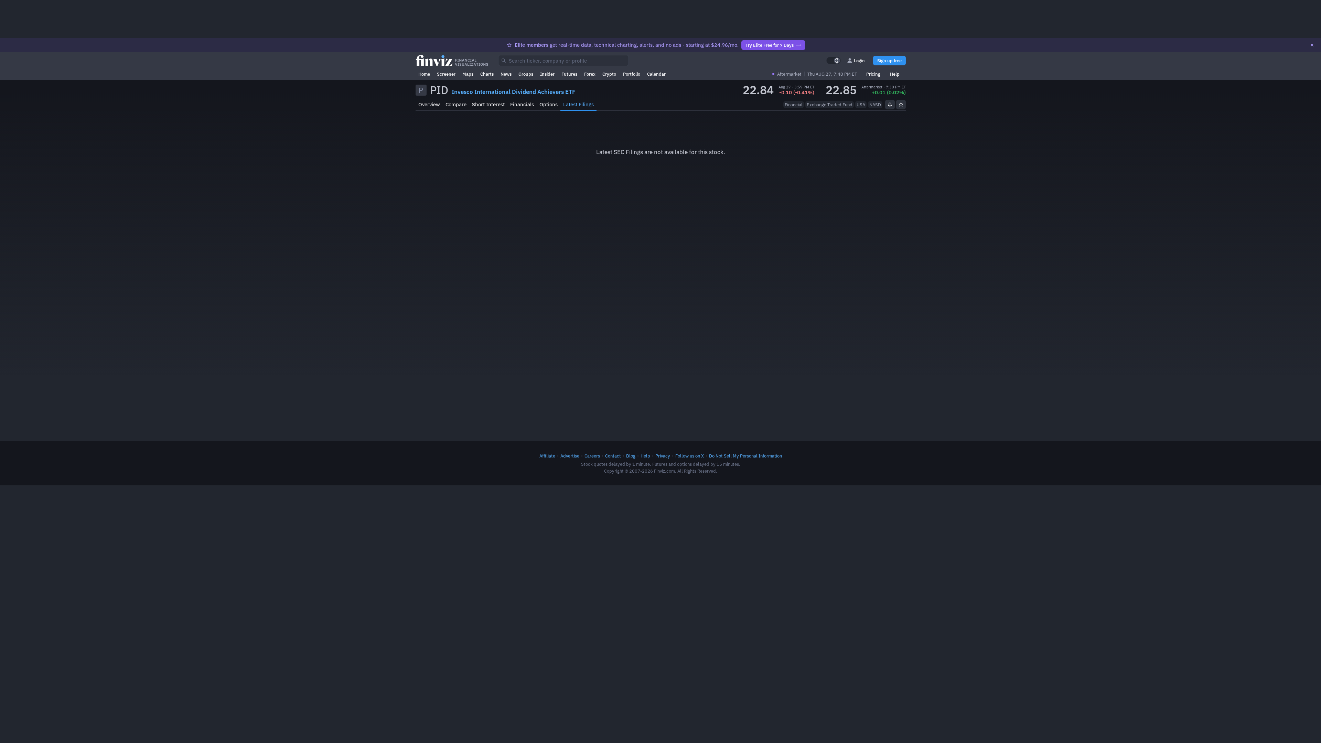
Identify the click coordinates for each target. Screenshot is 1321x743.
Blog (630, 456)
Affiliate (547, 456)
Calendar (656, 74)
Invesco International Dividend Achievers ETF (514, 92)
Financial (794, 104)
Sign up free (889, 60)
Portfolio (631, 74)
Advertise (569, 456)
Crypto (609, 74)
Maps (467, 74)
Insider (547, 74)
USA (861, 104)
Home (424, 74)
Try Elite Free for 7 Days (769, 45)
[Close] (1312, 45)
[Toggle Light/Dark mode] (833, 60)
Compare (455, 104)
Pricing (873, 74)
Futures (569, 74)
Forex (589, 74)
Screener (446, 74)
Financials (522, 104)
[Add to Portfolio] (901, 104)
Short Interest (488, 104)
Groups (525, 74)
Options (548, 104)
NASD (875, 104)
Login (859, 60)
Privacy (662, 456)
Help (895, 74)
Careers (592, 456)
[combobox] (563, 60)
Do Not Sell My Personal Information (745, 456)
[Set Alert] (890, 104)
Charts (487, 74)
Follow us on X (689, 456)
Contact (613, 456)
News (506, 74)
